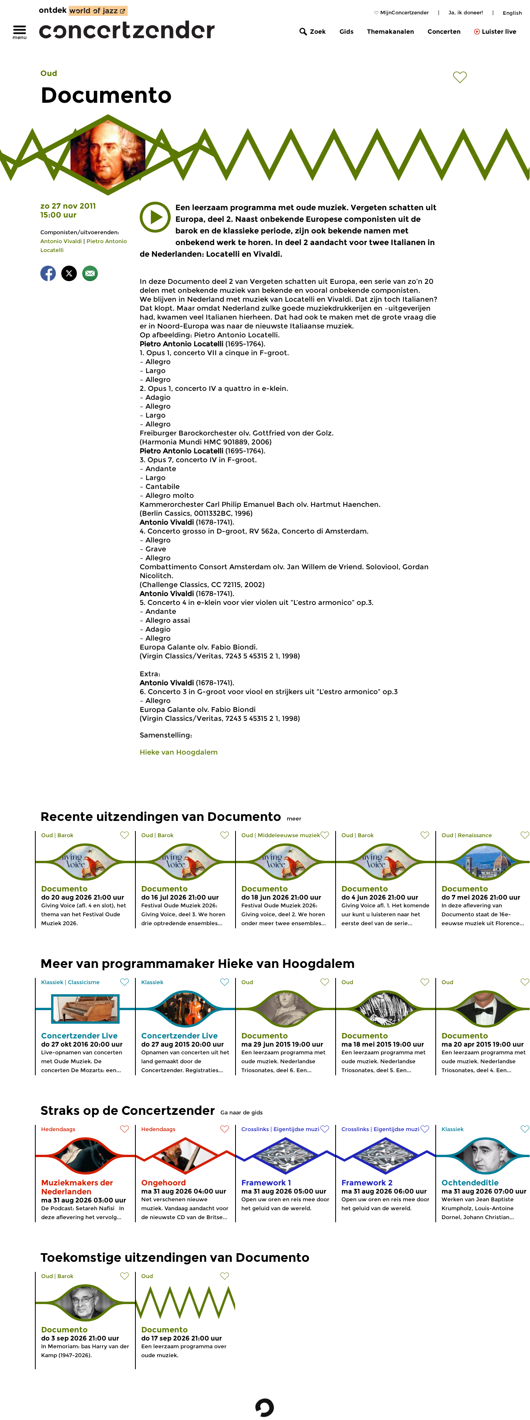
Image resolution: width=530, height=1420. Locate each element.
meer (294, 818)
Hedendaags (58, 1129)
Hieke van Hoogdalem (179, 752)
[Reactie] (90, 275)
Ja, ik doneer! (466, 12)
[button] (155, 217)
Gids (346, 31)
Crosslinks (255, 1129)
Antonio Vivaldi (61, 241)
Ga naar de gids (241, 1112)
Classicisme (84, 982)
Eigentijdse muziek (300, 1129)
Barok (65, 835)
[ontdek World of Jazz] (98, 11)
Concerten (444, 31)
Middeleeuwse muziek (289, 835)
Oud (48, 73)
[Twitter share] (69, 275)
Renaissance (475, 835)
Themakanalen (390, 31)
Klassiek (52, 982)
